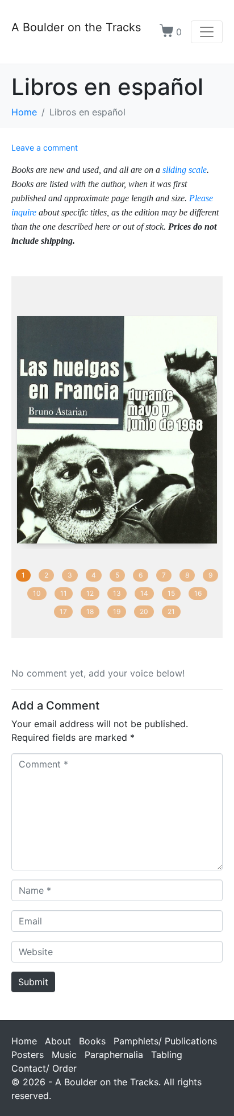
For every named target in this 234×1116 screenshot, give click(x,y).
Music (64, 1054)
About (58, 1041)
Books (92, 1041)
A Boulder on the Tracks (76, 27)
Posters (27, 1054)
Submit (33, 982)
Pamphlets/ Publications (165, 1041)
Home (24, 1041)
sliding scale (184, 170)
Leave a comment (44, 147)
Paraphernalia (114, 1054)
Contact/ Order (44, 1068)
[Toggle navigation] (207, 31)
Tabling (166, 1054)
